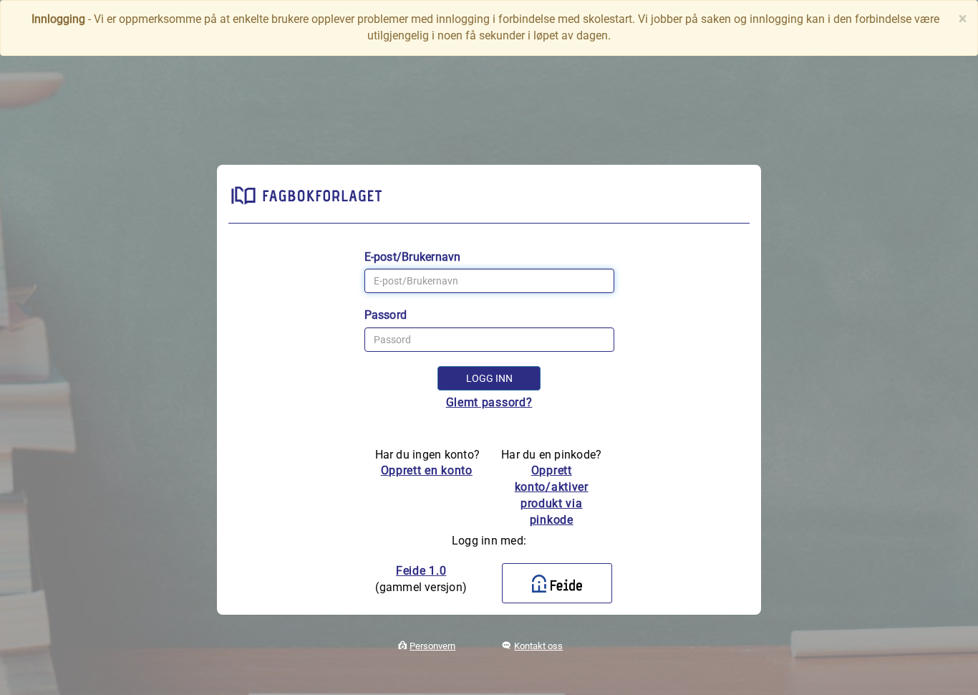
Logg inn (489, 378)
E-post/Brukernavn (412, 257)
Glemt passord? (489, 402)
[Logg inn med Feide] (557, 583)
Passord (385, 315)
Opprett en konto (427, 470)
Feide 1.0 (421, 570)
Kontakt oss (538, 646)
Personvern (432, 646)
